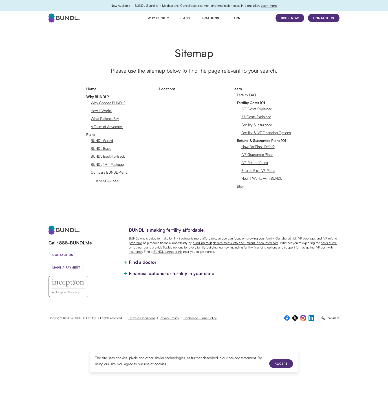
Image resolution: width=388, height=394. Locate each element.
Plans (184, 18)
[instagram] (303, 318)
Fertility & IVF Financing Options (266, 132)
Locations (210, 18)
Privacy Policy (169, 318)
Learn (235, 18)
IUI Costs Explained (256, 116)
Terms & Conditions (141, 318)
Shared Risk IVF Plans (258, 170)
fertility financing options (260, 247)
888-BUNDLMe (75, 243)
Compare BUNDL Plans (109, 172)
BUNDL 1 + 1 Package (107, 164)
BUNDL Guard (102, 140)
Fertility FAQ (246, 95)
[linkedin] (311, 318)
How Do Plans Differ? (258, 146)
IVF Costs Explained (256, 109)
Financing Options (105, 180)
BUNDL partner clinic (167, 251)
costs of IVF (329, 243)
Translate (333, 318)
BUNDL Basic (101, 148)
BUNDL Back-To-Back (108, 156)
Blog (240, 186)
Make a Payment (66, 267)
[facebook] (287, 318)
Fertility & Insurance (256, 125)
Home (91, 89)
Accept (281, 363)
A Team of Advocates (107, 126)
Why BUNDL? (158, 18)
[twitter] (295, 318)
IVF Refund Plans (254, 162)
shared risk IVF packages (299, 238)
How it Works (101, 110)
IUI (134, 247)
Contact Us (62, 255)
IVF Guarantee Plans (257, 154)
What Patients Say (105, 118)
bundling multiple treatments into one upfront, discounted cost (235, 243)
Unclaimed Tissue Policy (200, 318)
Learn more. (269, 5)
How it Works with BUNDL (261, 178)
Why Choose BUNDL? (108, 103)
